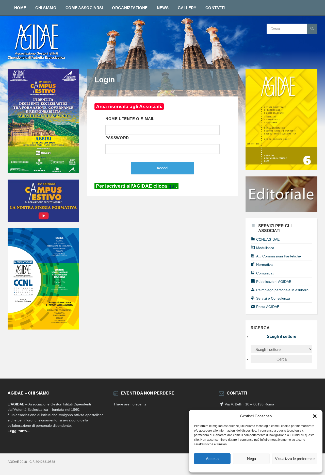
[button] (314, 416)
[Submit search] (312, 29)
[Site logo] (37, 59)
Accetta (212, 458)
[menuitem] (20, 8)
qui (172, 186)
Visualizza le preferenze (295, 458)
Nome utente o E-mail (130, 119)
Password (117, 138)
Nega (251, 458)
